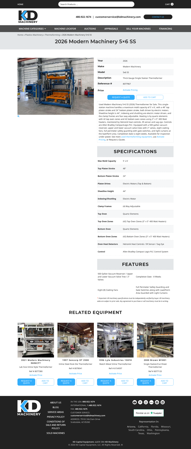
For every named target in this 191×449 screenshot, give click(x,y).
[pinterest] (146, 402)
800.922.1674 (88, 401)
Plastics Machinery (34, 34)
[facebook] (163, 402)
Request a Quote (121, 97)
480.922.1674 (83, 16)
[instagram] (151, 402)
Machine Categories (31, 28)
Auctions (90, 28)
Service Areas (56, 412)
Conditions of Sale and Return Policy (56, 425)
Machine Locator (65, 28)
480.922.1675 (81, 409)
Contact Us (158, 17)
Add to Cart (149, 97)
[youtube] (135, 402)
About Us (55, 402)
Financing (165, 28)
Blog (56, 407)
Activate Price (36, 375)
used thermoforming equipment (136, 136)
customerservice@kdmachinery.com (118, 16)
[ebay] (157, 402)
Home (20, 34)
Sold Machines (56, 433)
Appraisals (111, 28)
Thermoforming (52, 34)
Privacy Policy (55, 416)
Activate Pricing (130, 90)
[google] (140, 402)
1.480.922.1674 (94, 405)
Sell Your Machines (138, 28)
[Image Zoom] (18, 116)
